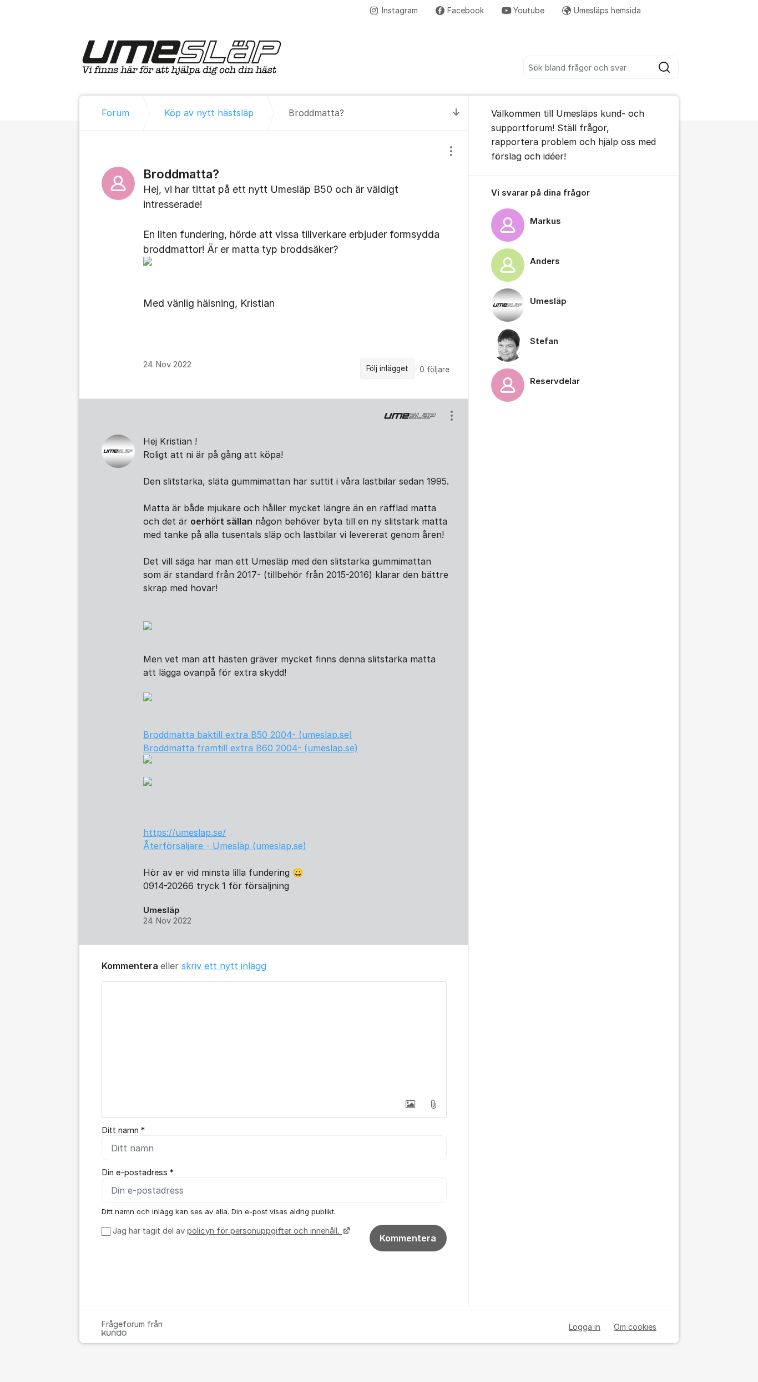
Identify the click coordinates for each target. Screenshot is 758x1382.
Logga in (584, 1326)
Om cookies (635, 1326)
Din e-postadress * (138, 1173)
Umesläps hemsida (607, 10)
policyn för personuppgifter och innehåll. (264, 1231)
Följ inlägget (387, 368)
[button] (410, 1104)
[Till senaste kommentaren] (456, 113)
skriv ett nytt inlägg (223, 965)
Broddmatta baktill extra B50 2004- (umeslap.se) (247, 734)
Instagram (400, 10)
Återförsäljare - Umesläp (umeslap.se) (224, 845)
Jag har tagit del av (226, 1231)
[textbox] (274, 1037)
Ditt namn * (123, 1130)
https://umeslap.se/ (184, 832)
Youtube (528, 10)
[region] (274, 264)
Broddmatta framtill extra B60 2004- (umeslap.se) (250, 748)
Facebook (465, 10)
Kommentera (408, 1238)
